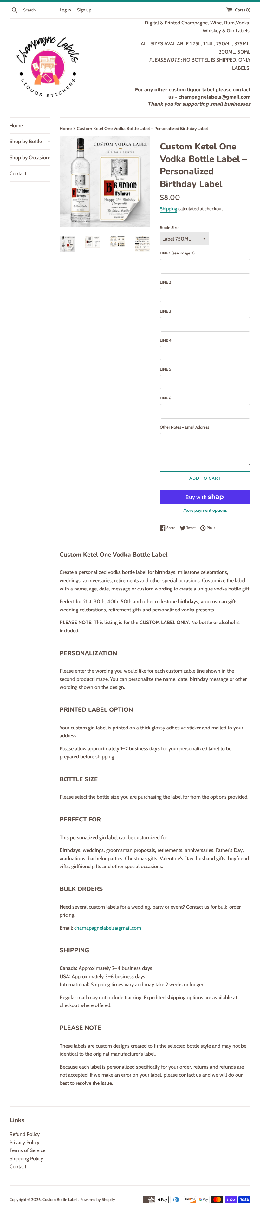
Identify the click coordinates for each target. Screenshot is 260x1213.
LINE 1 (177, 253)
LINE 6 (165, 398)
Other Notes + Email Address (184, 427)
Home (16, 125)
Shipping (168, 209)
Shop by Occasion (30, 158)
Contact (18, 173)
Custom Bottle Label (60, 1199)
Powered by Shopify (97, 1199)
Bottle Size (169, 227)
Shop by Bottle (30, 141)
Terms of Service (27, 1150)
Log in (65, 10)
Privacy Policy (24, 1142)
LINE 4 (166, 340)
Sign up (84, 10)
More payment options (205, 510)
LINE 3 (165, 311)
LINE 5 (165, 369)
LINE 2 (165, 282)
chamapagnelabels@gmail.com (107, 928)
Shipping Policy (26, 1159)
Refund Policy (25, 1134)
